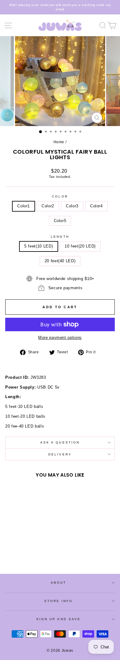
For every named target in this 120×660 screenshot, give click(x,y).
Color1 (23, 206)
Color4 (96, 206)
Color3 (72, 206)
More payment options (60, 337)
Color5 (60, 220)
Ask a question (60, 442)
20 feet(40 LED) (60, 261)
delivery (60, 454)
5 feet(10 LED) (38, 246)
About (58, 582)
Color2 (48, 206)
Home (59, 142)
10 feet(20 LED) (80, 246)
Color (60, 196)
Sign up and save (58, 619)
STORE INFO (58, 601)
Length (60, 236)
